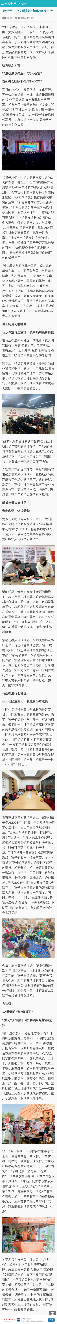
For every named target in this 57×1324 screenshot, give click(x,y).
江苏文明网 (8, 3)
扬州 (24, 3)
